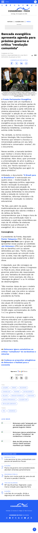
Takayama (16, 391)
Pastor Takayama (9, 239)
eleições (5, 387)
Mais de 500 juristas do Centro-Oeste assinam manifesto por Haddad (22, 443)
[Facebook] (10, 5)
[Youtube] (27, 5)
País (4, 410)
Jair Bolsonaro (7, 246)
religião (5, 395)
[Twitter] (14, 5)
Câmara (14, 387)
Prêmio (28, 21)
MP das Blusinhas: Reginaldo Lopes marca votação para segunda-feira (18, 486)
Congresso (12, 410)
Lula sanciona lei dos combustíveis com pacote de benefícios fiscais (19, 460)
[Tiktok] (31, 5)
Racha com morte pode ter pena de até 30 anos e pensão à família (19, 477)
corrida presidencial (9, 399)
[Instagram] (23, 5)
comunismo (30, 395)
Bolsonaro (23, 387)
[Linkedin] (18, 5)
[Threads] (35, 5)
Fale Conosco (28, 510)
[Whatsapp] (2, 5)
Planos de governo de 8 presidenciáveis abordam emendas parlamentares (19, 469)
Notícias (10, 21)
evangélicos (6, 391)
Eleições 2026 (19, 21)
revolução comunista (9, 403)
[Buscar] (35, 1)
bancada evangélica (17, 395)
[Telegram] (6, 5)
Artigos (21, 510)
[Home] (19, 10)
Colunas (14, 510)
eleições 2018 (23, 399)
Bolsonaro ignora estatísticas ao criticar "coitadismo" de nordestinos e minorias (24, 434)
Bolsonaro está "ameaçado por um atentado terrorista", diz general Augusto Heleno (25, 425)
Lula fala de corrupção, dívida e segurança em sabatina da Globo (17, 494)
